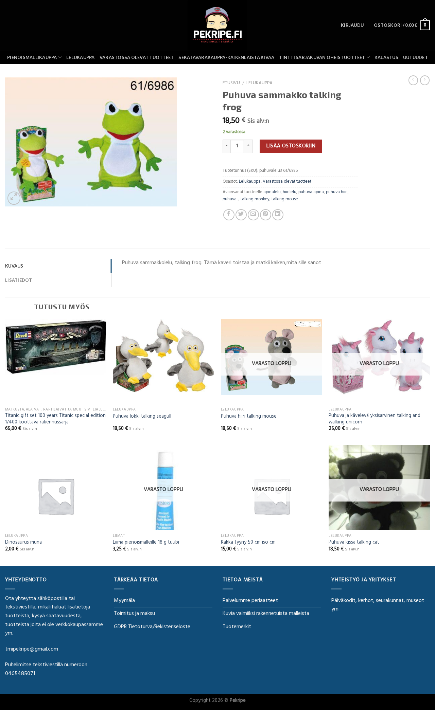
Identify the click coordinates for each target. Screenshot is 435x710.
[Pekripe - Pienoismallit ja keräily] (217, 25)
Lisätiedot (18, 280)
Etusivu (231, 83)
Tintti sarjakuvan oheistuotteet (322, 57)
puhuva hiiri (337, 192)
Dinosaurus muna (23, 543)
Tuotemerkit (237, 627)
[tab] (58, 266)
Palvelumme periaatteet (250, 601)
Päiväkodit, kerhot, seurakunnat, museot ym (377, 605)
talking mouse (285, 200)
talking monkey (255, 200)
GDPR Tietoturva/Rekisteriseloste (152, 627)
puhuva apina (311, 192)
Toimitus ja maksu (134, 614)
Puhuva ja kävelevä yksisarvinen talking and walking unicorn (374, 419)
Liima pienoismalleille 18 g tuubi (146, 543)
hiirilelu (289, 192)
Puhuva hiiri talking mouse (249, 417)
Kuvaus (14, 266)
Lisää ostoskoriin (290, 146)
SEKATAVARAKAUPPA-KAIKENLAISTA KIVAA (226, 57)
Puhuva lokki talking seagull (142, 417)
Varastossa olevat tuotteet (137, 57)
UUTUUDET (415, 57)
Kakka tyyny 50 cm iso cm (248, 543)
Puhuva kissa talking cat (354, 543)
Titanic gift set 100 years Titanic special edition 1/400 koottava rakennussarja (55, 419)
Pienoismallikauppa (32, 57)
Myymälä (124, 601)
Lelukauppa (80, 57)
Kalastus (386, 57)
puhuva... (231, 200)
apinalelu (272, 192)
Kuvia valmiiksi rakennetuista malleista (266, 614)
